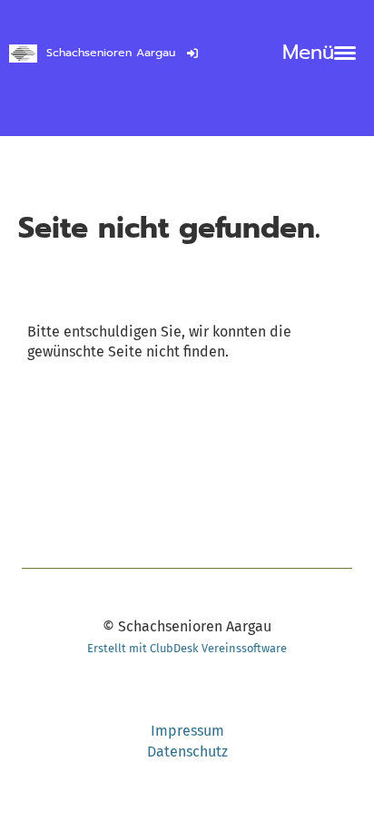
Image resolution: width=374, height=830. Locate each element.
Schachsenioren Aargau (110, 53)
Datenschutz (187, 751)
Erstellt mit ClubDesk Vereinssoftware (187, 648)
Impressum (187, 730)
